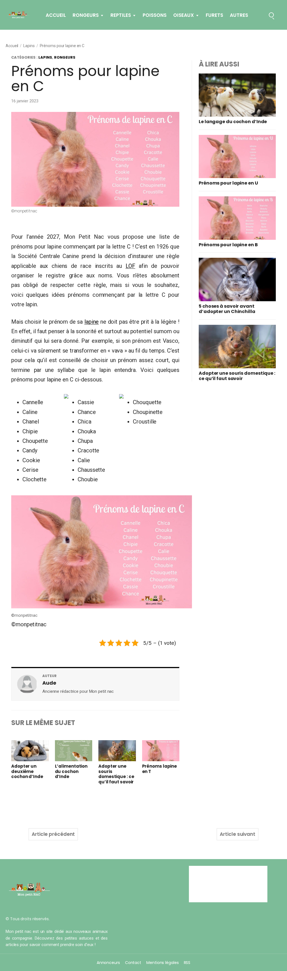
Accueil (56, 15)
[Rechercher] (271, 15)
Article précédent (53, 834)
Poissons (154, 15)
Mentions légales (162, 962)
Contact (133, 962)
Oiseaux (183, 15)
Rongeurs (86, 15)
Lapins (28, 45)
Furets (214, 15)
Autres (239, 15)
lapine (91, 321)
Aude (49, 682)
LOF (130, 266)
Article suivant (237, 834)
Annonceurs (108, 962)
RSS (187, 962)
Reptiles (120, 15)
